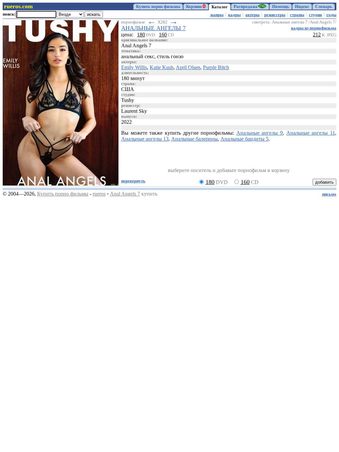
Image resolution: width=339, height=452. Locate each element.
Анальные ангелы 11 (310, 133)
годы (331, 15)
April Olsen (188, 67)
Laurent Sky (134, 111)
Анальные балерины (194, 139)
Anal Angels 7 (125, 194)
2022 (126, 122)
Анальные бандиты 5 (244, 139)
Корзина (195, 6)
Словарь (323, 6)
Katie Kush (161, 67)
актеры (252, 15)
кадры (234, 15)
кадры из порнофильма (313, 28)
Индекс (302, 6)
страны (297, 15)
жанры (216, 15)
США (127, 89)
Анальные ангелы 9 (259, 133)
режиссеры (274, 15)
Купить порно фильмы (158, 6)
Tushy (127, 100)
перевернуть (133, 181)
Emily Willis (134, 67)
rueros (99, 194)
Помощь (280, 6)
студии (315, 15)
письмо (329, 194)
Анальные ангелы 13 (145, 139)
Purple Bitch (216, 67)
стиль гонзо (170, 56)
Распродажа (250, 6)
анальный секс (137, 56)
